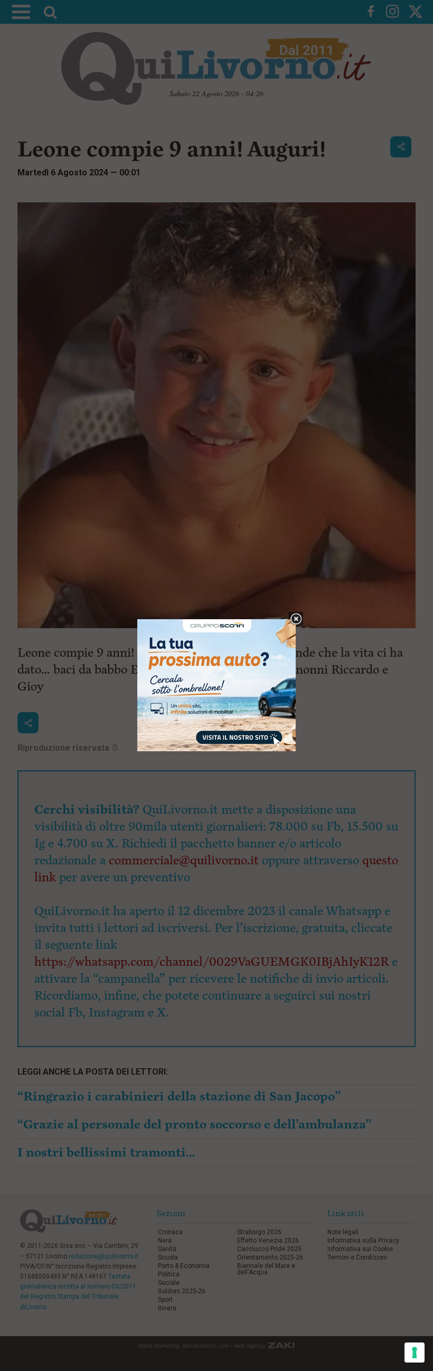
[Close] (296, 619)
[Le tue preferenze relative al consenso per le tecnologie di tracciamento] (414, 1352)
